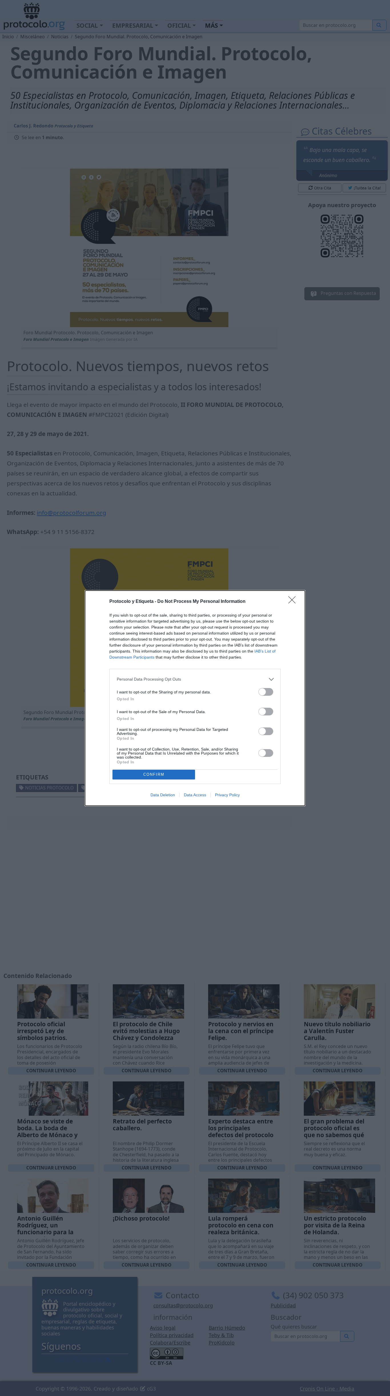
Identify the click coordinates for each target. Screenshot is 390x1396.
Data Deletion (162, 795)
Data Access (195, 795)
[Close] (293, 601)
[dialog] (195, 698)
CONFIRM (153, 774)
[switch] (265, 692)
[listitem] (195, 679)
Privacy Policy (227, 795)
